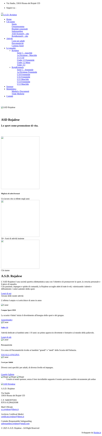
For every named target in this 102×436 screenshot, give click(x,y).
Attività (9, 38)
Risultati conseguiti (20, 29)
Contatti (9, 96)
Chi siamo (10, 22)
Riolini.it (97, 432)
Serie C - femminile (25, 70)
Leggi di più (6, 337)
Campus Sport (18, 46)
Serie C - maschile (24, 53)
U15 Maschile (23, 79)
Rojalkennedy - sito (20, 36)
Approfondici (6, 320)
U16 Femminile (23, 77)
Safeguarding (17, 31)
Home (9, 19)
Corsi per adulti (18, 41)
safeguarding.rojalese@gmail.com (15, 423)
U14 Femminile (23, 82)
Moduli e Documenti (20, 91)
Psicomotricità (18, 43)
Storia (14, 24)
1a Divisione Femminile (27, 72)
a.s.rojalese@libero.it (10, 409)
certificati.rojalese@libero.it (12, 416)
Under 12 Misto (23, 62)
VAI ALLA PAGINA (10, 355)
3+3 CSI (20, 58)
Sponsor (9, 86)
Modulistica (11, 89)
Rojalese (15, 50)
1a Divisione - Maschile (27, 55)
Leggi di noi (6, 293)
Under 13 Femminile (25, 60)
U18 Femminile (23, 74)
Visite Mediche (18, 94)
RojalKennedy (18, 67)
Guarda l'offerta (7, 374)
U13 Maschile (23, 84)
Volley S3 (21, 65)
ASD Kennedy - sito (20, 34)
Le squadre (11, 48)
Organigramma (18, 26)
